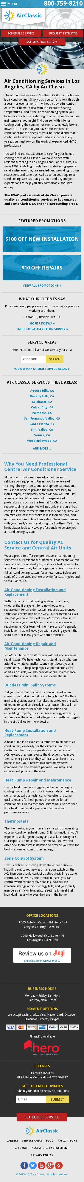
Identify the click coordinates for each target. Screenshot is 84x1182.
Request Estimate (63, 33)
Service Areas (42, 342)
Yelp (59, 1165)
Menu (12, 3)
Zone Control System (24, 858)
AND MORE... (42, 448)
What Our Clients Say (42, 299)
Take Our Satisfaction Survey (40, 329)
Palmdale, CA (42, 413)
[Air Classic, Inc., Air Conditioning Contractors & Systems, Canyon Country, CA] (42, 974)
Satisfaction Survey (42, 41)
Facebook (24, 1165)
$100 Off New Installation (42, 239)
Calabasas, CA (42, 401)
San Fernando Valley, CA (42, 418)
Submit (57, 1099)
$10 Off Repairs (42, 268)
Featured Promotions (42, 221)
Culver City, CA (42, 407)
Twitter (33, 1165)
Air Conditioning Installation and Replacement (35, 592)
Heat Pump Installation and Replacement (30, 732)
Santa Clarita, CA (42, 424)
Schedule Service (21, 33)
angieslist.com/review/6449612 (42, 960)
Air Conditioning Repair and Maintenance (30, 646)
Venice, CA (42, 435)
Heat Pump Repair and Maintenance (37, 780)
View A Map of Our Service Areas (40, 369)
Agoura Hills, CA (42, 390)
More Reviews (41, 323)
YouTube (41, 1165)
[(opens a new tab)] (42, 956)
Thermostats (16, 821)
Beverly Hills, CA (42, 396)
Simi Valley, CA (42, 429)
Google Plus (50, 1165)
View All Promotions (40, 285)
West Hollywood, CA (42, 440)
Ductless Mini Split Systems (30, 685)
